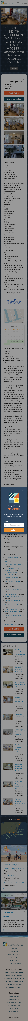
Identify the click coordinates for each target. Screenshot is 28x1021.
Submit (14, 530)
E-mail (6, 521)
